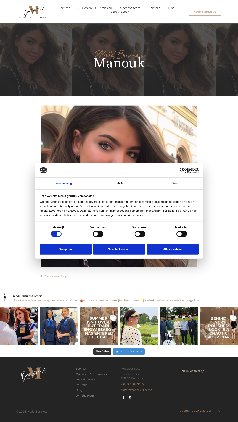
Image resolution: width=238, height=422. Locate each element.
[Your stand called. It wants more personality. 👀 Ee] (19, 326)
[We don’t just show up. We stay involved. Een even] (179, 326)
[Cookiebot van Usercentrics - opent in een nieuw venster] (182, 170)
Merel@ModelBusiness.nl (137, 390)
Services (64, 8)
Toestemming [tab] (63, 183)
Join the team (120, 11)
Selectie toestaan (119, 249)
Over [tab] (175, 183)
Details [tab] (119, 183)
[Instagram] (130, 397)
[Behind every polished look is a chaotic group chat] (219, 326)
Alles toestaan (172, 249)
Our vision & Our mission (95, 8)
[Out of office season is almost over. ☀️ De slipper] (139, 326)
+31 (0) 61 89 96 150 (133, 384)
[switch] (98, 234)
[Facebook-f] (123, 397)
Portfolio (154, 8)
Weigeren (66, 249)
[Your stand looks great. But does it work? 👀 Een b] (59, 326)
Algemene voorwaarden (195, 410)
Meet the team (130, 8)
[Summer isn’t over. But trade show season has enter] (99, 326)
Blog (171, 8)
